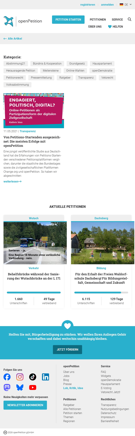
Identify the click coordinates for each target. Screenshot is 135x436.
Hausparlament (102, 63)
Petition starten (68, 19)
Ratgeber (64, 77)
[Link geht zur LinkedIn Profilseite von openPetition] (45, 376)
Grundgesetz (77, 63)
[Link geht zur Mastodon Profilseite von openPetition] (7, 387)
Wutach (33, 218)
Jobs (66, 376)
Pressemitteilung (41, 77)
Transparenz (86, 77)
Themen (68, 417)
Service (117, 19)
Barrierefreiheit (110, 421)
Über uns (68, 372)
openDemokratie (102, 70)
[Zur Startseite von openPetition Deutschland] (23, 21)
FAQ (103, 372)
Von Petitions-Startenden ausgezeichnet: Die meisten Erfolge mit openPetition (32, 141)
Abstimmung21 (15, 63)
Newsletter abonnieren (25, 405)
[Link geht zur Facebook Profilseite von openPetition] (7, 376)
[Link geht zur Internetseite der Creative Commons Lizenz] (6, 432)
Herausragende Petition (20, 70)
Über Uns (95, 26)
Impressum (108, 417)
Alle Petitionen (72, 409)
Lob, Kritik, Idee (73, 388)
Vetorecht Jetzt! (110, 392)
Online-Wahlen (75, 70)
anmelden (107, 4)
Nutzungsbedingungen (115, 409)
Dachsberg (101, 218)
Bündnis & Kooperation (47, 63)
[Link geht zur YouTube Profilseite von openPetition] (32, 387)
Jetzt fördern (67, 349)
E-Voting (106, 388)
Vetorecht (107, 77)
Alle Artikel (15, 38)
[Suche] (129, 19)
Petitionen (98, 19)
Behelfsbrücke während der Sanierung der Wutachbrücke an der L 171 (33, 276)
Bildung (101, 268)
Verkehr (34, 268)
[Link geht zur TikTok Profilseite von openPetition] (32, 376)
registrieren (87, 4)
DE (125, 4)
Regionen (69, 421)
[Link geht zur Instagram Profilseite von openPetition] (19, 376)
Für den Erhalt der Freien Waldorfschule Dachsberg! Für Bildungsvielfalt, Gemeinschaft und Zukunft (101, 278)
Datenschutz (108, 413)
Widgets (106, 376)
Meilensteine (51, 70)
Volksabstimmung (17, 84)
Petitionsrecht (14, 77)
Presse (67, 384)
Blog (66, 380)
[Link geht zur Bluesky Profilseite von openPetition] (19, 387)
